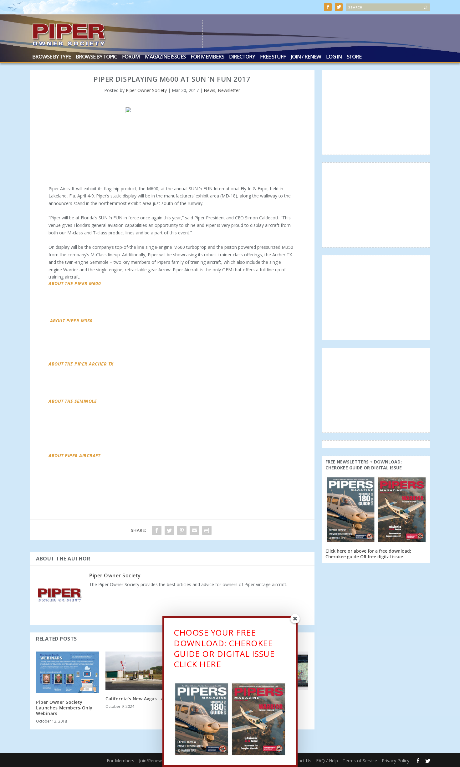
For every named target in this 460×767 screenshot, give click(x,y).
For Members (207, 57)
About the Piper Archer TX (81, 364)
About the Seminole (73, 401)
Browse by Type (51, 57)
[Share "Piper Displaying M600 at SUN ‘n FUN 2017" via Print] (207, 530)
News (209, 90)
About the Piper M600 (75, 283)
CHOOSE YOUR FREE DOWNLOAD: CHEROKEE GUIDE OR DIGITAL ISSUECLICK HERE (224, 648)
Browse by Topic (96, 57)
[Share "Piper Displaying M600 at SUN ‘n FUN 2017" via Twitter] (169, 530)
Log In (334, 57)
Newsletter (229, 90)
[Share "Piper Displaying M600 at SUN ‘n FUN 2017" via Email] (194, 530)
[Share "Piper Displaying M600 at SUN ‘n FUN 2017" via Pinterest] (182, 530)
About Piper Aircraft (74, 455)
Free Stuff (273, 57)
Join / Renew (306, 57)
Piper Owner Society (146, 90)
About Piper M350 (71, 321)
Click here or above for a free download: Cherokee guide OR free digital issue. (368, 554)
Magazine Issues (165, 57)
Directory (242, 57)
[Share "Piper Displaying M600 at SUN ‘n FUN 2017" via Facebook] (157, 530)
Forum (131, 57)
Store (354, 57)
